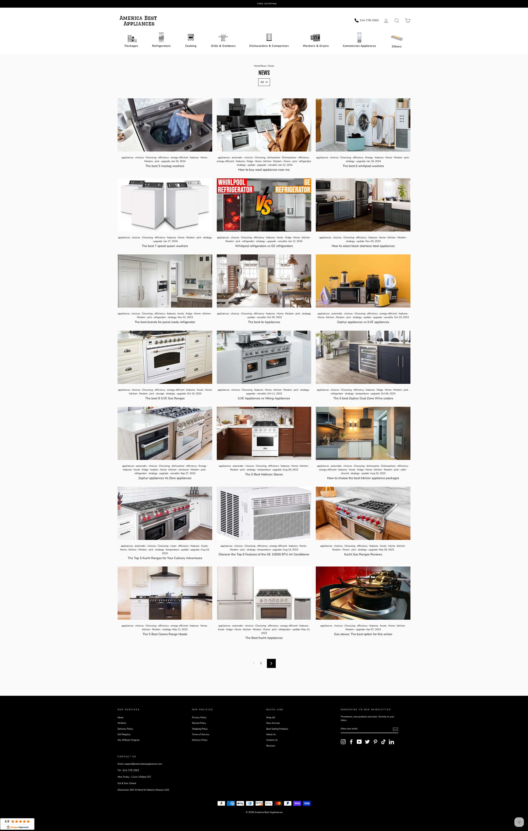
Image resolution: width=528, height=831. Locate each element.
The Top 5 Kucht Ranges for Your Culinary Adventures (165, 558)
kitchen (267, 161)
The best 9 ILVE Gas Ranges (165, 398)
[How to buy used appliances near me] (264, 125)
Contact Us (271, 740)
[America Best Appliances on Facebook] (351, 741)
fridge (250, 161)
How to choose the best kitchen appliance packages (363, 478)
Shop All (270, 717)
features (194, 157)
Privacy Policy (199, 717)
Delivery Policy (125, 728)
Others (397, 46)
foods (280, 237)
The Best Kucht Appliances (264, 638)
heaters (154, 469)
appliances (127, 157)
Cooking (191, 46)
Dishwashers (289, 157)
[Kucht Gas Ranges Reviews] (363, 513)
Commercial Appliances (359, 46)
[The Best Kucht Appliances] (264, 593)
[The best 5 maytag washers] (165, 125)
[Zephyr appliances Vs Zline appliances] (165, 433)
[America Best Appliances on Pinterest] (375, 741)
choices (139, 157)
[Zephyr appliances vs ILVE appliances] (363, 281)
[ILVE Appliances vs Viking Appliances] (264, 357)
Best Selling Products (277, 728)
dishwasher (273, 157)
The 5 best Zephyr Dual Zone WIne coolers (363, 398)
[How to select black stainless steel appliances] (363, 205)
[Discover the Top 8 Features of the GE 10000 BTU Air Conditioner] (264, 513)
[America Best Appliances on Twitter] (367, 741)
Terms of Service (200, 734)
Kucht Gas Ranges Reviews (363, 554)
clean (173, 546)
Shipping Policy (200, 728)
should (345, 473)
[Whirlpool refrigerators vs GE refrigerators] (264, 205)
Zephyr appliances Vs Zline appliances (164, 478)
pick (157, 161)
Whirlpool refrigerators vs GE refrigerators (264, 246)
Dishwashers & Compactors (269, 46)
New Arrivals (273, 723)
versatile (272, 165)
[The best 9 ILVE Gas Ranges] (165, 357)
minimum (183, 469)
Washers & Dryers (316, 46)
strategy (241, 165)
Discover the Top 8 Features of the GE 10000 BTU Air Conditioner (264, 554)
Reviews (270, 745)
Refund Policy (199, 723)
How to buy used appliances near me (264, 170)
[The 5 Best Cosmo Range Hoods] (165, 593)
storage (160, 393)
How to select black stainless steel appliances (363, 246)
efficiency (163, 157)
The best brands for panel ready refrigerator (164, 322)
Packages (131, 46)
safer (403, 469)
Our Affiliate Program (128, 740)
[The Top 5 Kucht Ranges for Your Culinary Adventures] (165, 513)
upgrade (165, 161)
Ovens (287, 161)
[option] (267, 4)
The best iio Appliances (264, 322)
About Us (271, 734)
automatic (237, 157)
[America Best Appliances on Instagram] (343, 741)
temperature (362, 393)
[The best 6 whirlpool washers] (363, 125)
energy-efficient (179, 157)
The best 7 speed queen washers (165, 246)
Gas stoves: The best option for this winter (363, 634)
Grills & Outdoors (223, 46)
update (251, 165)
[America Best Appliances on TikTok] (383, 741)
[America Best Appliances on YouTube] (359, 741)
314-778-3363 (131, 770)
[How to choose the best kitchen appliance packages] (363, 433)
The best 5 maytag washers (164, 166)
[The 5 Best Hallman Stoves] (264, 433)
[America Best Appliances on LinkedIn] (391, 741)
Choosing (151, 157)
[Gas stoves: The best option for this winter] (363, 593)
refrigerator (305, 161)
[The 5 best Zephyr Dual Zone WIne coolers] (363, 357)
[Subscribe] (395, 729)
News (263, 65)
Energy (369, 157)
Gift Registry (124, 734)
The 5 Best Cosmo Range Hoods (165, 634)
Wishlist (122, 723)
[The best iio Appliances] (264, 281)
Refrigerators (161, 46)
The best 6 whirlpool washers (363, 166)
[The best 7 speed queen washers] (165, 205)
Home (257, 65)
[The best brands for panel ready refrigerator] (165, 281)
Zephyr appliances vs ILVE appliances (363, 322)
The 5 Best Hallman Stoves (264, 474)
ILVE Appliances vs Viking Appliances (264, 398)
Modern (148, 161)
